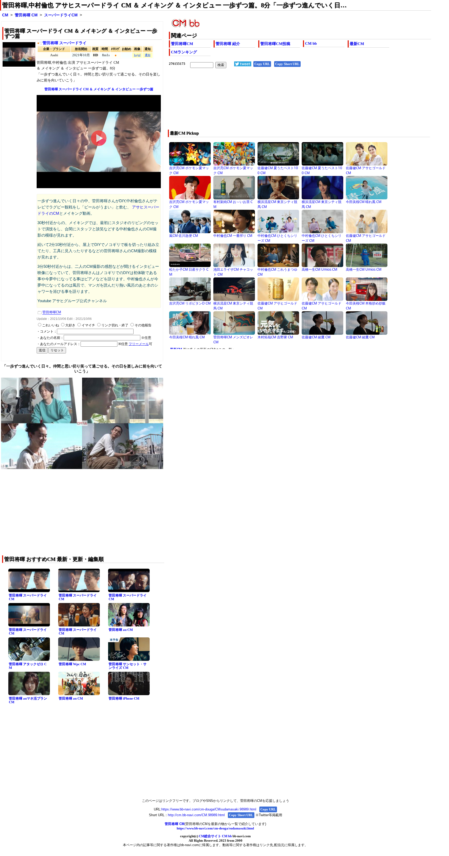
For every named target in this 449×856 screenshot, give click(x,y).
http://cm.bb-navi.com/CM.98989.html (196, 815)
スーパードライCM (61, 15)
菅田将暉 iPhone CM (124, 698)
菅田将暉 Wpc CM (72, 664)
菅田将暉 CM (26, 15)
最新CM (357, 44)
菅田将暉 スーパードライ (65, 43)
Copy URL (262, 64)
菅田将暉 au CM (121, 630)
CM (5, 15)
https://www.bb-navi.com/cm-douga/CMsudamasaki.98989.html (208, 809)
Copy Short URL (287, 64)
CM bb (311, 43)
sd (139, 55)
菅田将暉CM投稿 (275, 44)
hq (135, 55)
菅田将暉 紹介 (228, 44)
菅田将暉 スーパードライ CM (28, 597)
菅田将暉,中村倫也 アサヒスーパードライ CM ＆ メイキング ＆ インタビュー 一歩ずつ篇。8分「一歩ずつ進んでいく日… (174, 5)
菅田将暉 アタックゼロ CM (28, 666)
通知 (147, 55)
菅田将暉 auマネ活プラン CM (28, 700)
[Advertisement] (274, 102)
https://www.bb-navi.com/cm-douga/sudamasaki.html (215, 828)
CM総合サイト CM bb (215, 836)
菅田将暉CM (182, 44)
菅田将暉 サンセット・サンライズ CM (128, 666)
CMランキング (184, 52)
